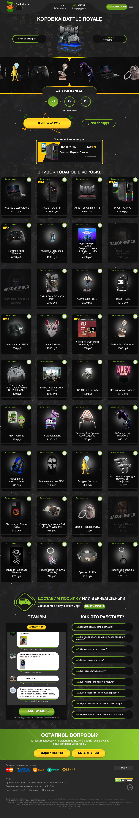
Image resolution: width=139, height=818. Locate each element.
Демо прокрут (98, 123)
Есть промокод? (69, 111)
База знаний (88, 753)
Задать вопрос (52, 753)
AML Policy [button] (50, 787)
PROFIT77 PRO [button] (68, 147)
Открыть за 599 (47, 123)
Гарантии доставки (94, 606)
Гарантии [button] (33, 790)
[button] (16, 197)
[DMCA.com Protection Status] (124, 781)
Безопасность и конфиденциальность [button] (48, 783)
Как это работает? (16, 790)
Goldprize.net (23, 4)
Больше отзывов (37, 627)
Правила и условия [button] (15, 783)
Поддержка (48, 790)
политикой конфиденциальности (109, 804)
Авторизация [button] (119, 6)
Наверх (124, 768)
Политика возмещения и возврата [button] (23, 787)
